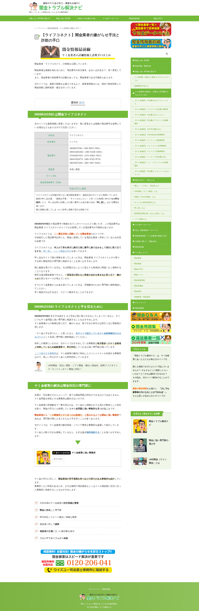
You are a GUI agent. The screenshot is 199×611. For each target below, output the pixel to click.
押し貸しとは (139, 208)
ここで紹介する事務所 (45, 353)
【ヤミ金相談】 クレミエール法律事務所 (150, 146)
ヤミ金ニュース (141, 252)
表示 (82, 102)
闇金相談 (137, 263)
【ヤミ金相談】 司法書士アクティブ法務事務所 (151, 122)
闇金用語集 (139, 247)
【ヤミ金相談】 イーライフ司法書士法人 (150, 157)
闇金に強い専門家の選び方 (145, 71)
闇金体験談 (138, 286)
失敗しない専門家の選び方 (39, 18)
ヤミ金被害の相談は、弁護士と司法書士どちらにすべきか (152, 93)
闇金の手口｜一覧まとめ (144, 180)
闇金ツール (138, 275)
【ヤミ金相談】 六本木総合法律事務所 (149, 135)
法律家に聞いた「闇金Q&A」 (146, 241)
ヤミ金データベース (111, 18)
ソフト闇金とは (140, 219)
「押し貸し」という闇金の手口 (56, 251)
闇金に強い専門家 (63, 18)
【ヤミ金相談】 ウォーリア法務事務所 (149, 151)
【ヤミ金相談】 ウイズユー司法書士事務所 (151, 109)
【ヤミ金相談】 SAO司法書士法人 (147, 129)
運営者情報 (139, 308)
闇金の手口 (158, 18)
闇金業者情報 (134, 18)
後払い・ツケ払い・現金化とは (146, 186)
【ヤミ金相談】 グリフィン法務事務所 (149, 140)
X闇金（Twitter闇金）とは (144, 197)
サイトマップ (140, 302)
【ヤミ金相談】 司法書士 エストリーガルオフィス (151, 173)
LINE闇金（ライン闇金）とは (145, 191)
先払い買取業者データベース (146, 230)
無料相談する (93, 432)
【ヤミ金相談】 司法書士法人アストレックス (151, 102)
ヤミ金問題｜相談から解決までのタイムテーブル (151, 78)
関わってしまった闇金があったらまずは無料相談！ (99, 604)
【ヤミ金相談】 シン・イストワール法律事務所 (151, 164)
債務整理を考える (141, 86)
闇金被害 (137, 258)
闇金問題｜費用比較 (143, 66)
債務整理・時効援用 (142, 297)
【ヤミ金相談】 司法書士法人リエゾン (149, 115)
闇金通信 (137, 291)
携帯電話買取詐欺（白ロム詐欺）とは (149, 213)
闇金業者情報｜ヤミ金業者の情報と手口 (151, 236)
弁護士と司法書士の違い (87, 18)
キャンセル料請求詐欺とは (144, 202)
